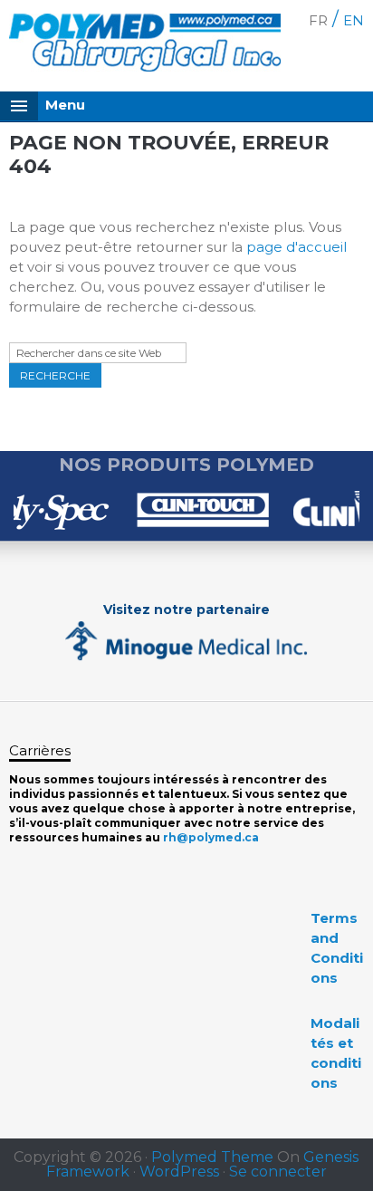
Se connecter (278, 1171)
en (353, 20)
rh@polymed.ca (211, 837)
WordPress (179, 1171)
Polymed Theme (212, 1157)
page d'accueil (296, 246)
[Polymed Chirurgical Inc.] (145, 46)
